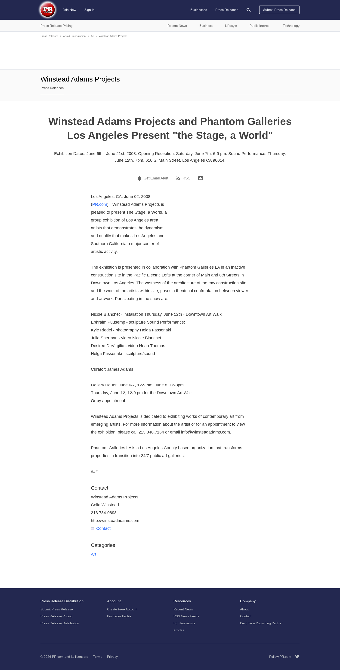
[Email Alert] (140, 178)
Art (92, 36)
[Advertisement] (170, 53)
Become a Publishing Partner (261, 623)
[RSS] (179, 178)
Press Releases (49, 36)
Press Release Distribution (59, 623)
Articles (178, 630)
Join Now (69, 10)
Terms (97, 656)
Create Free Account (122, 609)
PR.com (99, 204)
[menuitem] (249, 10)
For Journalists (184, 623)
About (244, 609)
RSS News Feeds (186, 616)
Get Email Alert (156, 178)
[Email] (200, 178)
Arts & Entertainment (74, 36)
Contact (103, 528)
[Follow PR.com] (295, 656)
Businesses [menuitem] (198, 10)
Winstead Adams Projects (113, 36)
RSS (186, 178)
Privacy (112, 656)
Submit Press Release (279, 10)
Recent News (183, 609)
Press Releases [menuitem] (226, 10)
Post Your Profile (119, 616)
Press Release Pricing (56, 616)
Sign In (89, 10)
